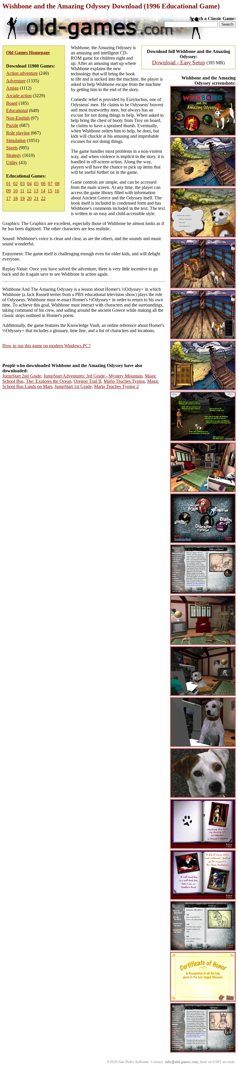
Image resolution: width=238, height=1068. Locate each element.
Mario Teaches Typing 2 (116, 386)
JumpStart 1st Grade (73, 386)
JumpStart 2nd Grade (21, 375)
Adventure (16, 80)
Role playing (18, 132)
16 (57, 190)
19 (22, 198)
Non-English (18, 118)
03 (22, 183)
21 (36, 198)
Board (11, 103)
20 (29, 198)
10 (15, 190)
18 (15, 198)
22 (43, 198)
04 (29, 183)
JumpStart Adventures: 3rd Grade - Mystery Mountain (93, 375)
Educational (17, 110)
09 (8, 190)
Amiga (12, 88)
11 (22, 190)
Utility (12, 162)
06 (43, 183)
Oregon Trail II (87, 381)
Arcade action (19, 95)
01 (8, 183)
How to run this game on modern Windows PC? (46, 345)
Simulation (16, 140)
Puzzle (12, 125)
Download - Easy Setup (178, 62)
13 (36, 190)
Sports (12, 147)
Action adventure (22, 73)
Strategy (13, 155)
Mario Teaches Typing (124, 381)
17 (8, 198)
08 (57, 183)
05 (36, 183)
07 (50, 183)
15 (50, 190)
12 (29, 190)
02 (15, 183)
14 (43, 190)
